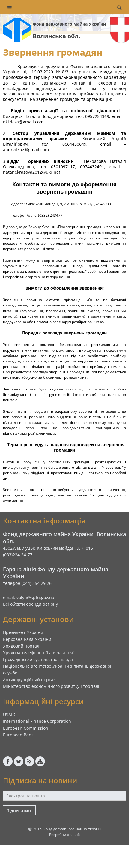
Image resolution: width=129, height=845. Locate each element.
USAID (9, 714)
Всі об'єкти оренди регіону (30, 604)
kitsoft (75, 834)
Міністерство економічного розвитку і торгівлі (51, 686)
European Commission (25, 728)
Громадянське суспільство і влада (38, 659)
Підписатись (19, 810)
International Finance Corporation (37, 721)
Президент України (23, 632)
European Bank (18, 735)
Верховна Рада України (27, 639)
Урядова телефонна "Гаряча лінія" (39, 652)
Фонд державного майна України (69, 24)
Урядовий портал (21, 646)
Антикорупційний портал (29, 679)
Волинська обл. (56, 36)
